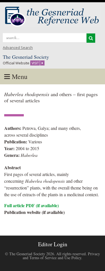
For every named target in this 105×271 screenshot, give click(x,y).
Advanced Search (18, 47)
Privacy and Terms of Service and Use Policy (61, 255)
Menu (18, 76)
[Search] (91, 38)
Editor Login (52, 244)
